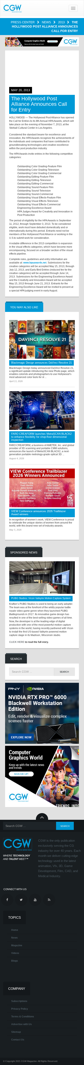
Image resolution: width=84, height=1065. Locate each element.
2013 (61, 22)
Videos (15, 953)
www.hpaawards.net (34, 262)
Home (14, 930)
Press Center (23, 22)
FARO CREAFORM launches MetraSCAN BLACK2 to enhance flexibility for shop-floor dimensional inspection (41, 436)
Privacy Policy (19, 1008)
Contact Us (17, 1039)
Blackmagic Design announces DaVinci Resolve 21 (41, 362)
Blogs (14, 960)
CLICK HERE (16, 642)
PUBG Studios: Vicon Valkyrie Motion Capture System (41, 598)
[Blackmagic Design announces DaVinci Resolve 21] (42, 339)
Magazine (16, 945)
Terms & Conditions (22, 1016)
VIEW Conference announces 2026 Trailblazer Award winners (38, 513)
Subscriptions (19, 1001)
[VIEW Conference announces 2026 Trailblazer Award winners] (42, 488)
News (47, 22)
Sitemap (16, 1032)
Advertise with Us (21, 1024)
